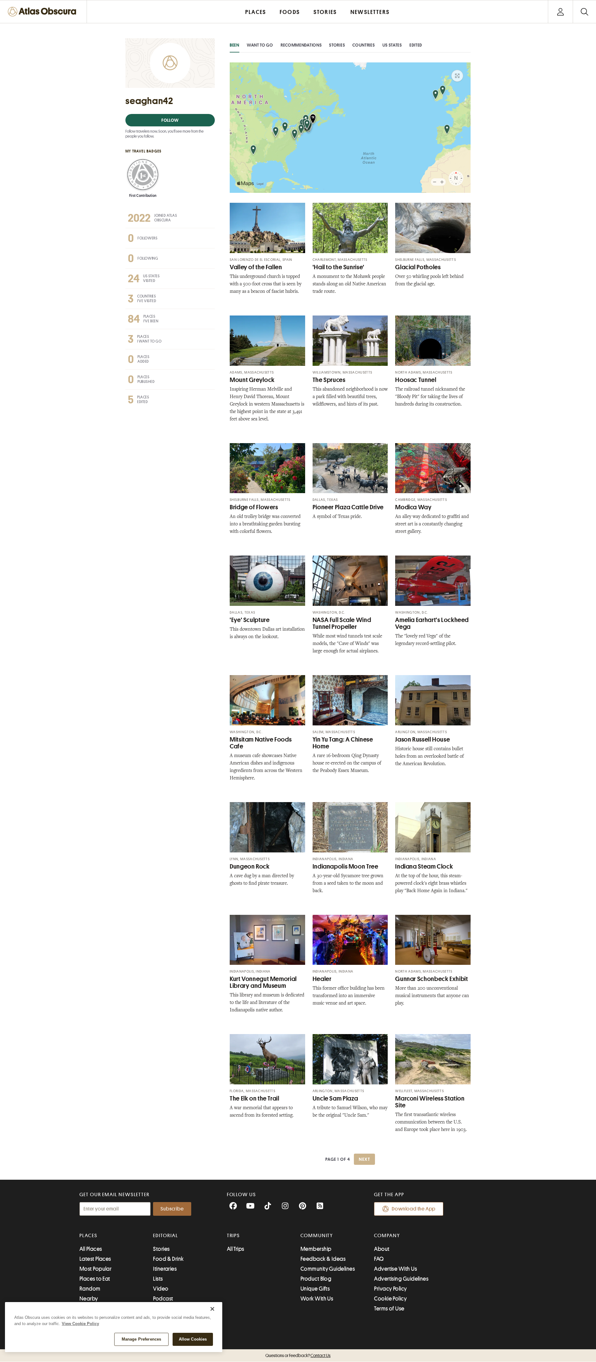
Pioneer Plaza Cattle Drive (348, 507)
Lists (158, 1278)
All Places (90, 1248)
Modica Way (413, 507)
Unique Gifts (315, 1288)
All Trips (235, 1248)
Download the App (414, 1208)
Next (364, 1159)
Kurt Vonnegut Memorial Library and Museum (263, 982)
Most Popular (95, 1268)
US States (392, 45)
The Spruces (329, 380)
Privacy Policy (390, 1288)
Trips (233, 1235)
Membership (316, 1248)
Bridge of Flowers (254, 507)
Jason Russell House (422, 739)
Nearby (88, 1298)
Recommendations (301, 45)
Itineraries (165, 1268)
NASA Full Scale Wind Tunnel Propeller (342, 623)
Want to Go (260, 45)
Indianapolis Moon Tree (345, 866)
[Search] (584, 11)
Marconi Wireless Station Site (429, 1102)
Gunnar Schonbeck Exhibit (431, 979)
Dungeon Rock (250, 866)
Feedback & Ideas (322, 1258)
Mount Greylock (252, 380)
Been (234, 45)
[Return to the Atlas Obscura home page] (43, 11)
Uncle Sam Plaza (335, 1098)
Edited (415, 45)
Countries (363, 45)
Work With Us (316, 1298)
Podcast (163, 1298)
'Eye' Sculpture (249, 620)
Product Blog (315, 1278)
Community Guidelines (327, 1268)
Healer (322, 979)
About (381, 1248)
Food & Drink (168, 1258)
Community (316, 1235)
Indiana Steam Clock (424, 866)
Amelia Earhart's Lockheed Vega (432, 623)
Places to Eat (94, 1278)
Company (387, 1235)
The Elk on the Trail (254, 1098)
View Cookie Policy (80, 1323)
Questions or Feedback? (298, 1355)
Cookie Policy (390, 1298)
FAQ (379, 1258)
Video (160, 1288)
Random (90, 1288)
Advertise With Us (395, 1268)
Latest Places (95, 1258)
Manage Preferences (141, 1339)
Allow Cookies (193, 1339)
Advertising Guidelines (401, 1278)
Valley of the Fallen (256, 267)
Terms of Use (389, 1308)
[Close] (212, 1309)
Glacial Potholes (417, 267)
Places (88, 1235)
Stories (337, 45)
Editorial (165, 1235)
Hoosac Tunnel (415, 380)
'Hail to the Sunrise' (338, 267)
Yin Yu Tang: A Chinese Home (343, 743)
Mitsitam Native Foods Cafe (260, 743)
